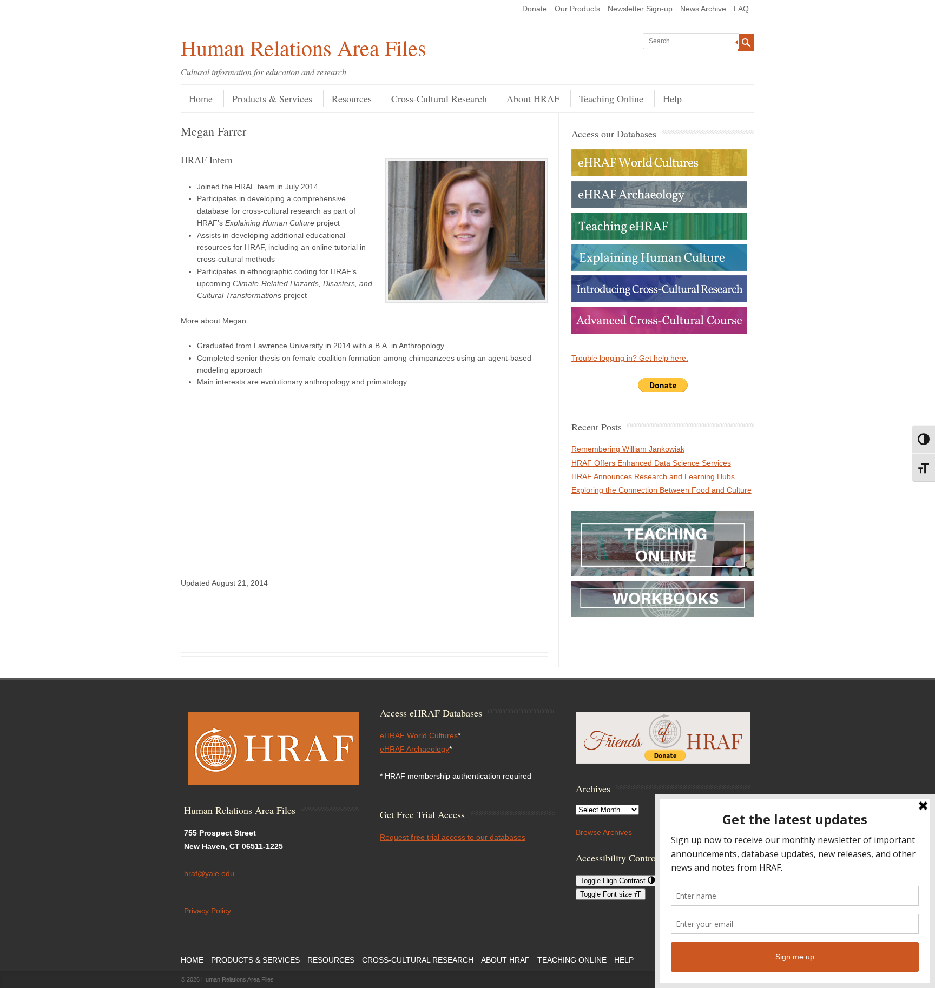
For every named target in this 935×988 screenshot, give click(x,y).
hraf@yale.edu (209, 873)
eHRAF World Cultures (419, 735)
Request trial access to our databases (452, 837)
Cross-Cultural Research (439, 98)
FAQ (741, 8)
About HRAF (532, 98)
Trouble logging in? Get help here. (629, 358)
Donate (534, 8)
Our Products (577, 8)
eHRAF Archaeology (414, 749)
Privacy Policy (207, 910)
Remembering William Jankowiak (627, 449)
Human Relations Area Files (303, 47)
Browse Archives (604, 832)
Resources (352, 98)
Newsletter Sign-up (640, 8)
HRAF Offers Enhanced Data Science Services (651, 463)
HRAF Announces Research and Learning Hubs (653, 476)
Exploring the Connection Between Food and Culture (661, 490)
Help (672, 98)
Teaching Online (611, 98)
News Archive (703, 8)
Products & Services (272, 98)
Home (201, 98)
